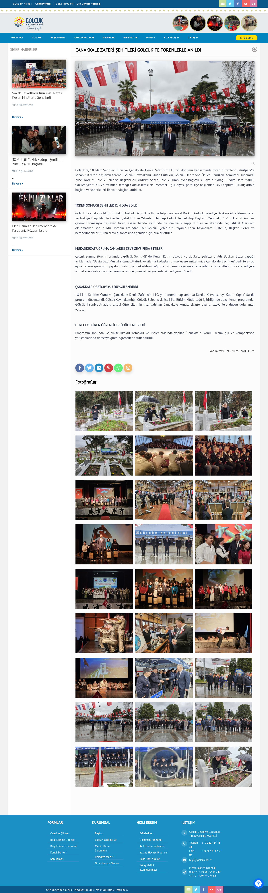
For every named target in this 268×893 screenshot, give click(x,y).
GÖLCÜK (37, 37)
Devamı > (17, 117)
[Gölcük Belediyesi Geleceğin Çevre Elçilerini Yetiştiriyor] (146, 10)
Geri (252, 351)
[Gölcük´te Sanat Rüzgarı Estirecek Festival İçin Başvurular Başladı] (133, 10)
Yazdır (243, 350)
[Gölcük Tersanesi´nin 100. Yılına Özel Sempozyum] (186, 10)
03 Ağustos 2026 (24, 104)
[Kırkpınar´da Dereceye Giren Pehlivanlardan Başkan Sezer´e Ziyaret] (103, 10)
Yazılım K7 (122, 890)
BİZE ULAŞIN (171, 37)
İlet (227, 351)
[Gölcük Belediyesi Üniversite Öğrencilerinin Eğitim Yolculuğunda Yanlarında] (160, 10)
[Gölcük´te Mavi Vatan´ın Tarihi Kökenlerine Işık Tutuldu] (168, 10)
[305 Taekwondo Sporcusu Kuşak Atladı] (199, 10)
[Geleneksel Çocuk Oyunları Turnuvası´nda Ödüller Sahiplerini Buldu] (142, 10)
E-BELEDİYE (130, 37)
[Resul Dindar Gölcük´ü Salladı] (125, 10)
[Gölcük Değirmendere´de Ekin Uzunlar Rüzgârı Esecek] (33, 10)
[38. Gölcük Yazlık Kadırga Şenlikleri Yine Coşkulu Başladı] (6, 10)
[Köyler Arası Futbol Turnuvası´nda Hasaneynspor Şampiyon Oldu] (111, 10)
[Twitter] (89, 368)
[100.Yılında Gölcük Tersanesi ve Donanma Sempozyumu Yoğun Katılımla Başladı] (173, 10)
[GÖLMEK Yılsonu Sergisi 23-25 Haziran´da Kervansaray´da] (129, 10)
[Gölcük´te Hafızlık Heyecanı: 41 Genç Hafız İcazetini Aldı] (260, 10)
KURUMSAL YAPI (84, 37)
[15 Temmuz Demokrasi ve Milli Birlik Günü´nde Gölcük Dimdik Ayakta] (76, 10)
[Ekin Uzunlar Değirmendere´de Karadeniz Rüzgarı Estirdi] (11, 10)
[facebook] (79, 368)
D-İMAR (150, 37)
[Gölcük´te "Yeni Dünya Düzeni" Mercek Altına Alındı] (230, 10)
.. (12, 111)
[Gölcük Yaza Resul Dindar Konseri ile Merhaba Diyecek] (138, 10)
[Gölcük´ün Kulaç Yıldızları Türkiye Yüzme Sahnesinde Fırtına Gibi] (94, 10)
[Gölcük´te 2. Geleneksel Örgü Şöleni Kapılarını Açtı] (238, 10)
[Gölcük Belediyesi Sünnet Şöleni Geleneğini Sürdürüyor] (41, 10)
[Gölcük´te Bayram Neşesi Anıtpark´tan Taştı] (247, 10)
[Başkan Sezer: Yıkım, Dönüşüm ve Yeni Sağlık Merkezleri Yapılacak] (68, 10)
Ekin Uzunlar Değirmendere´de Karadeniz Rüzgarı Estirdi (34, 228)
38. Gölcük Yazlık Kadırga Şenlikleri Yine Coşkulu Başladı (37, 161)
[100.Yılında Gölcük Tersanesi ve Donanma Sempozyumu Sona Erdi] (164, 10)
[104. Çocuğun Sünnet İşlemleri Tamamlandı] (20, 10)
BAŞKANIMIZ (58, 37)
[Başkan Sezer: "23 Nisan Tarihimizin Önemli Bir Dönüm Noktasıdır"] (256, 10)
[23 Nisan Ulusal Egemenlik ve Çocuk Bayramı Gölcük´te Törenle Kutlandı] (252, 10)
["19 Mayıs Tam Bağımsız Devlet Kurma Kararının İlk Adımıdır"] (208, 10)
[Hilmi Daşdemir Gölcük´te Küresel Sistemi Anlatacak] (234, 10)
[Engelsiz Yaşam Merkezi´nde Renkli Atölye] (225, 10)
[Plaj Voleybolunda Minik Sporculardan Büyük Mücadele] (55, 10)
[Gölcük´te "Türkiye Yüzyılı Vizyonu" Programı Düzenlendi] (265, 10)
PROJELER (109, 37)
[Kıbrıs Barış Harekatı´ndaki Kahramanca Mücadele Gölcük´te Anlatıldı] (50, 10)
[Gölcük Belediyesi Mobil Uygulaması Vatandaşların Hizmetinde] (151, 10)
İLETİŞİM (193, 37)
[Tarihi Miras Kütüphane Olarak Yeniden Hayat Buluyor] (107, 10)
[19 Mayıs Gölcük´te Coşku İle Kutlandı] (203, 10)
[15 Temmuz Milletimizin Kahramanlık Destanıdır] (81, 10)
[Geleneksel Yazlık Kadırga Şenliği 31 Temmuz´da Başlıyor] (24, 10)
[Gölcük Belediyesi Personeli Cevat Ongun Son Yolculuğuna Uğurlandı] (177, 10)
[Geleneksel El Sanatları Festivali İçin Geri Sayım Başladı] (28, 10)
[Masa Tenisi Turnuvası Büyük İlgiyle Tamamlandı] (212, 10)
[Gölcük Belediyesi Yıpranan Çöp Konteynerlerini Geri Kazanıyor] (221, 10)
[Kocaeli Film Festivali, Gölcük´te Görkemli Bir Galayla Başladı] (181, 10)
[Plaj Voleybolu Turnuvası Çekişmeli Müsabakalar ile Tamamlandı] (90, 10)
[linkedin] (99, 368)
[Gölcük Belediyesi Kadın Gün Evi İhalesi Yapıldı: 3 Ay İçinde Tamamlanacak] (116, 10)
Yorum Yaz (216, 351)
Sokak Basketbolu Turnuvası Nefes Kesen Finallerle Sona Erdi (37, 95)
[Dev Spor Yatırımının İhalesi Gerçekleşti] (216, 10)
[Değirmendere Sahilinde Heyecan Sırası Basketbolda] (46, 10)
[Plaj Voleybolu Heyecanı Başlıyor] (120, 10)
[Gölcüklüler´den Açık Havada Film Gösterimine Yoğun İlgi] (59, 10)
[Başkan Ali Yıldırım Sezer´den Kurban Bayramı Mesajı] (195, 10)
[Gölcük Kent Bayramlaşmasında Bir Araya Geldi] (190, 10)
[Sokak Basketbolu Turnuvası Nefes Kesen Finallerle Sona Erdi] (2, 10)
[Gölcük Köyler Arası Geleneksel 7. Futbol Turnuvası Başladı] (155, 10)
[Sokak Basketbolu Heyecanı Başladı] (15, 10)
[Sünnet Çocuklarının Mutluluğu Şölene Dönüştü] (37, 10)
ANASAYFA (17, 37)
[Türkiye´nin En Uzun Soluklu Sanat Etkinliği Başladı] (72, 10)
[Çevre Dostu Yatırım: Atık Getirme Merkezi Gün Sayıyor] (85, 10)
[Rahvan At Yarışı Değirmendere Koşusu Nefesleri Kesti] (98, 10)
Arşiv (235, 351)
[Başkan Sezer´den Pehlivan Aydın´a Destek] (63, 10)
